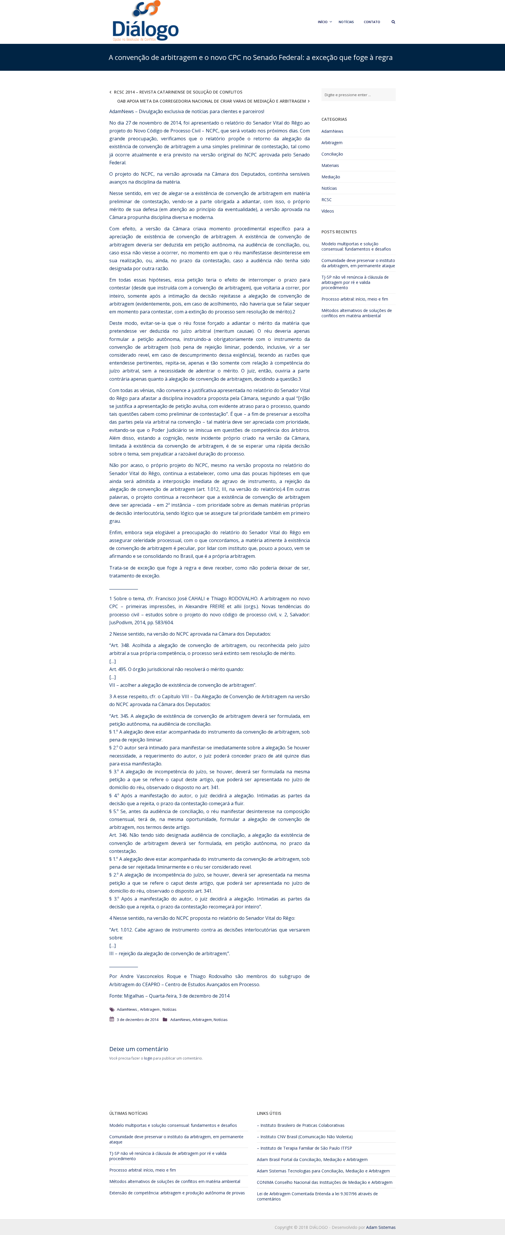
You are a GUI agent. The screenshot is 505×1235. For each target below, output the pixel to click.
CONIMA (265, 1182)
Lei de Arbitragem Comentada (285, 1193)
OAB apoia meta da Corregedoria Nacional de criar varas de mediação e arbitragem (211, 101)
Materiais (330, 165)
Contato (372, 22)
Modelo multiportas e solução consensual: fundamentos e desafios (356, 246)
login (148, 1058)
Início (323, 22)
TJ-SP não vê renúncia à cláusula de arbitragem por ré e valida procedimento (355, 282)
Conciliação (332, 154)
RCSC (326, 199)
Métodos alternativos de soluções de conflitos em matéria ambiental (356, 313)
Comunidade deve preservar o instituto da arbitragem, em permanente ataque (358, 263)
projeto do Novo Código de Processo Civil (154, 130)
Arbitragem (150, 1009)
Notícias (346, 22)
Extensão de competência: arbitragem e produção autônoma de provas (177, 1193)
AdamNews (127, 1009)
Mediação (330, 177)
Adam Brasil (268, 1159)
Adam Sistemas (271, 1171)
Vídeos (327, 211)
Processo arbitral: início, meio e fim (354, 299)
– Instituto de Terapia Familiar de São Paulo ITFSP (304, 1148)
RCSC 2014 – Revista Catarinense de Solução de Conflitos (178, 92)
